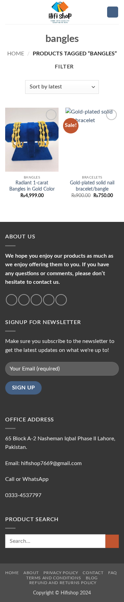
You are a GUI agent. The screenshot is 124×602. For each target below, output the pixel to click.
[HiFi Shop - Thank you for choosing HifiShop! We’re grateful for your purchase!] (62, 12)
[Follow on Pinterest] (61, 299)
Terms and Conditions (53, 578)
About (31, 573)
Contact (93, 573)
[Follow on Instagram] (24, 299)
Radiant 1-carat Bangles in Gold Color (32, 186)
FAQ (112, 573)
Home (15, 53)
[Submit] (112, 541)
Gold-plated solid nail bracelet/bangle (92, 186)
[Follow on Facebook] (11, 299)
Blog (92, 578)
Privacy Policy (60, 573)
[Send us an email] (48, 299)
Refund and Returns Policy (62, 583)
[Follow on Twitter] (36, 299)
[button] (9, 11)
